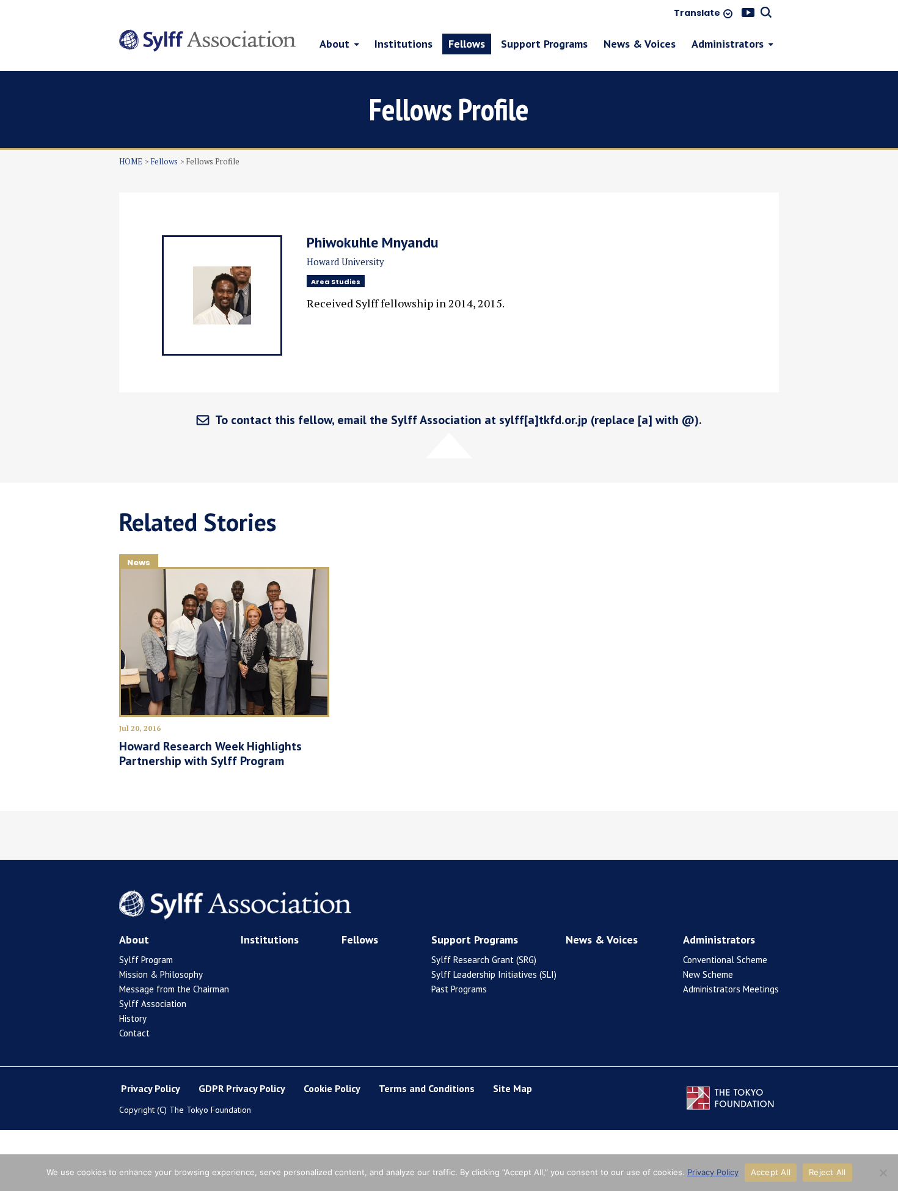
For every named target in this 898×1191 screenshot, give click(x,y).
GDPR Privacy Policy (242, 1088)
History (133, 1018)
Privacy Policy (150, 1088)
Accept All (771, 1172)
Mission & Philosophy (161, 974)
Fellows (164, 161)
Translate (697, 13)
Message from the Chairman (174, 989)
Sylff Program (146, 960)
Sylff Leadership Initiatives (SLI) (494, 974)
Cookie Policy (332, 1088)
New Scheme (708, 974)
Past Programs (459, 989)
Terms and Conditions (427, 1088)
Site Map (512, 1088)
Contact (134, 1033)
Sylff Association (152, 1004)
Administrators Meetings (731, 989)
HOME (130, 161)
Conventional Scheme (725, 960)
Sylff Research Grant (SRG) (483, 960)
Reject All (827, 1172)
